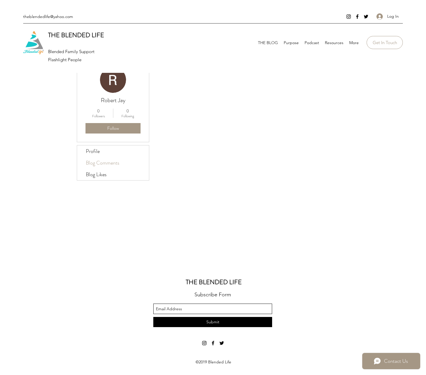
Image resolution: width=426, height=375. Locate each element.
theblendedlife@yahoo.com (48, 16)
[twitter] (366, 16)
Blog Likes (96, 174)
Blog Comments (102, 163)
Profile (93, 151)
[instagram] (349, 16)
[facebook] (357, 16)
